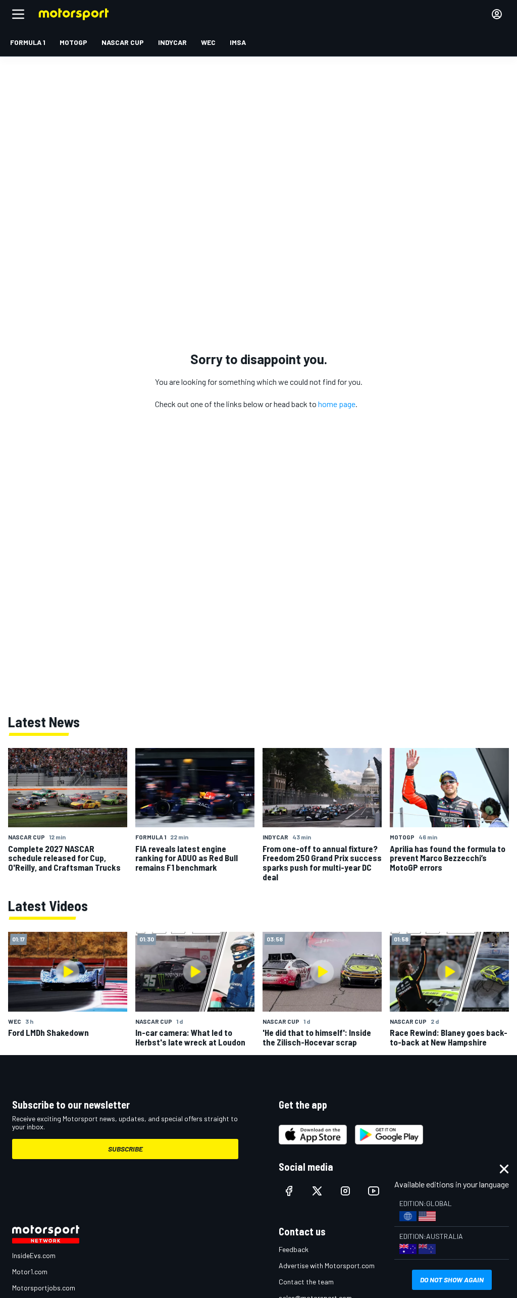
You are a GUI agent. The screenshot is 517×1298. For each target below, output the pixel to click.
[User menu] (497, 14)
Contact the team (306, 1281)
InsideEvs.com (34, 1255)
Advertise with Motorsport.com (327, 1265)
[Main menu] (18, 14)
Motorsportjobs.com (43, 1287)
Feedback (293, 1249)
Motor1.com (29, 1271)
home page (336, 404)
